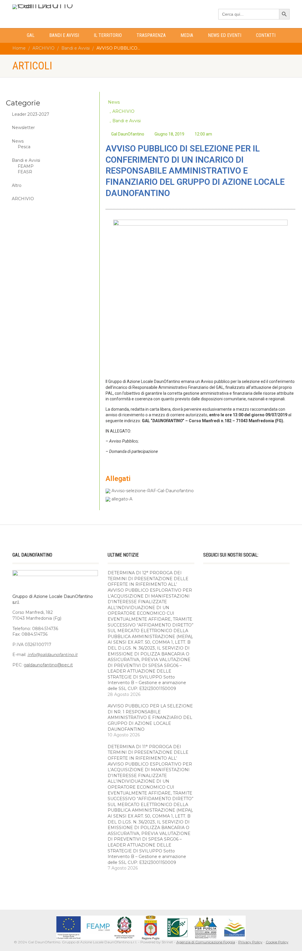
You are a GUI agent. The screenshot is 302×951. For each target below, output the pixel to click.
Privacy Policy (250, 942)
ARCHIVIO (123, 111)
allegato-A (121, 499)
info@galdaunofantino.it (52, 654)
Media (186, 35)
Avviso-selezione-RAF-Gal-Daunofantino (152, 490)
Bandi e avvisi (64, 35)
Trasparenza (151, 35)
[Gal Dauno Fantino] (55, 6)
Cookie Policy (277, 942)
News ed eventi (224, 35)
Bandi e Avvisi (126, 120)
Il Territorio (108, 35)
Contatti (265, 35)
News (114, 102)
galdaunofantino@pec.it (48, 665)
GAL (31, 35)
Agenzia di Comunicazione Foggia (205, 942)
